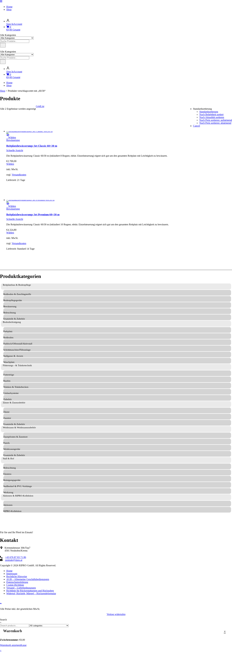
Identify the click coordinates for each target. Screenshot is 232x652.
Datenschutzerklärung (17, 582)
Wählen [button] (10, 164)
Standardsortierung (208, 111)
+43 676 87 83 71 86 (15, 557)
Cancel (196, 125)
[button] (11, 137)
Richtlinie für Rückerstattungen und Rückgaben (30, 590)
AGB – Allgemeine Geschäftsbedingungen (27, 579)
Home (9, 6)
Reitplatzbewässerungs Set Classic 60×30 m (31, 145)
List (42, 106)
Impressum (11, 573)
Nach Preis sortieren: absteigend (215, 123)
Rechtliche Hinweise (16, 576)
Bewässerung (13, 140)
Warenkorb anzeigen (10, 645)
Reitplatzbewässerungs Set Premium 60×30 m (32, 214)
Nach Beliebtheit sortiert (211, 114)
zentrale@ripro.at (13, 560)
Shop (9, 9)
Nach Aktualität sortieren (211, 117)
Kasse (24, 645)
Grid (38, 106)
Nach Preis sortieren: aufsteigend (215, 120)
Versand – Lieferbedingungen (21, 587)
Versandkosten (19, 174)
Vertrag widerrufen (116, 614)
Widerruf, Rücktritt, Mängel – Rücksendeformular (31, 593)
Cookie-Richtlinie (15, 585)
